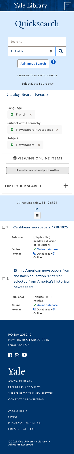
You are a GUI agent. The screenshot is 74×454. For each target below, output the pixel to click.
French (21, 114)
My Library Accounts (24, 387)
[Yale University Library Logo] (37, 5)
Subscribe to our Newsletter (30, 393)
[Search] (60, 51)
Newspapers (25, 145)
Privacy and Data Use (24, 422)
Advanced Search (33, 63)
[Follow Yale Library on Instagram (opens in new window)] (17, 355)
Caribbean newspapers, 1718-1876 (40, 227)
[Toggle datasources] (51, 84)
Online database (47, 249)
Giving (13, 416)
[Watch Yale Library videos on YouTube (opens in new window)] (24, 355)
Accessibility (18, 410)
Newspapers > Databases (34, 129)
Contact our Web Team (26, 399)
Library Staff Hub (21, 429)
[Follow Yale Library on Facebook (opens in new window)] (10, 355)
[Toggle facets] (66, 186)
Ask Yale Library (20, 381)
